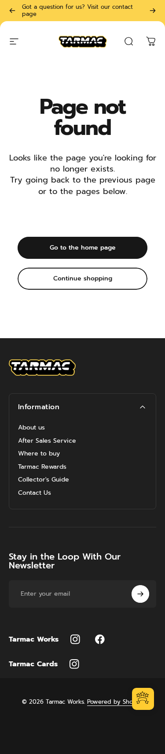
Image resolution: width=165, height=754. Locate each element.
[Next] (152, 10)
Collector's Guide (43, 480)
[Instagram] (75, 639)
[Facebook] (100, 639)
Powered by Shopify (115, 702)
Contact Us (34, 493)
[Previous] (12, 10)
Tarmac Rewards (42, 467)
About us (31, 428)
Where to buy (39, 454)
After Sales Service (47, 441)
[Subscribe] (140, 594)
